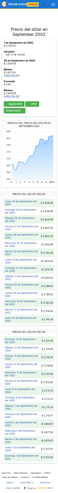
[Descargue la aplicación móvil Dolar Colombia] (29, 488)
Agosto (15, 104)
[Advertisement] (29, 16)
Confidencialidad (40, 477)
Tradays (9, 482)
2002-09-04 (12, 75)
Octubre (13, 110)
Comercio (32, 4)
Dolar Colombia (13, 488)
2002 (34, 104)
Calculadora (35, 473)
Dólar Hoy (6, 473)
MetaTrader (45, 482)
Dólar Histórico (21, 473)
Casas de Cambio (10, 477)
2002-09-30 (12, 96)
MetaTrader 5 (26, 482)
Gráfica (47, 473)
